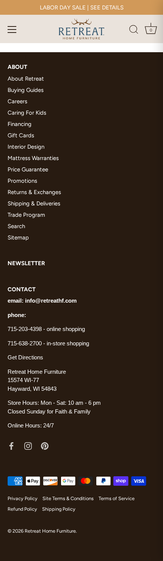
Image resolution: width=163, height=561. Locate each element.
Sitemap (18, 237)
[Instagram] (28, 445)
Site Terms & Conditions (68, 498)
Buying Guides (26, 90)
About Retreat (26, 78)
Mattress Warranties (33, 158)
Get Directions (25, 357)
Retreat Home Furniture (50, 531)
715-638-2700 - (27, 343)
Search (16, 226)
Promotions (22, 180)
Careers (17, 101)
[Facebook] (11, 445)
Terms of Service (117, 498)
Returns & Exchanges (34, 192)
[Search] (133, 30)
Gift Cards (21, 135)
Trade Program (26, 214)
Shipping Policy (58, 509)
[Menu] (12, 29)
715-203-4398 (25, 329)
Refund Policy (22, 509)
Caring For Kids (27, 112)
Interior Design (26, 146)
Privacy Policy (23, 498)
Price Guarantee (28, 169)
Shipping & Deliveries (34, 203)
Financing (19, 124)
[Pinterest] (45, 445)
